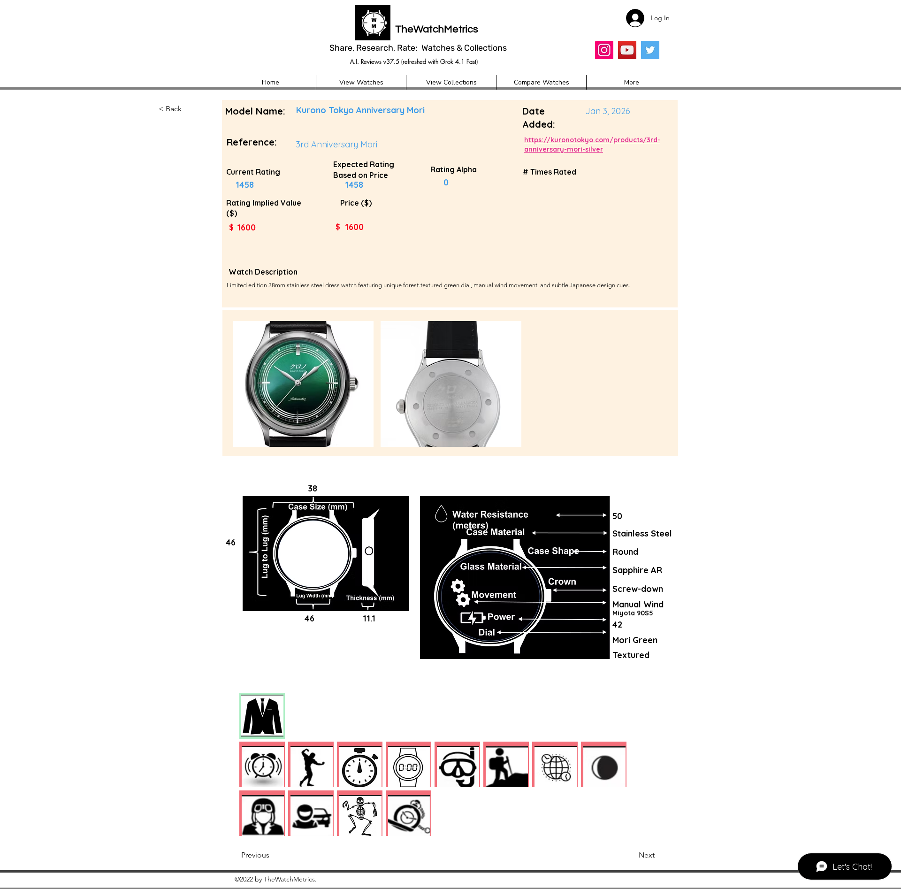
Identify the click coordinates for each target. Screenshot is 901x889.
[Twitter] (650, 50)
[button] (190, 109)
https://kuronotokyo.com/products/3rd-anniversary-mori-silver (592, 144)
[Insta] (604, 50)
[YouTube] (627, 50)
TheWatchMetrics (436, 29)
